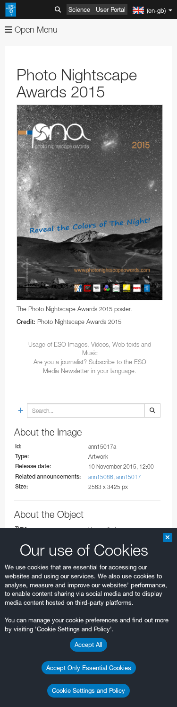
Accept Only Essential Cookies (88, 668)
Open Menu (35, 30)
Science (79, 9)
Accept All (88, 644)
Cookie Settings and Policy (88, 690)
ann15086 (100, 476)
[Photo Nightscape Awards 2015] (89, 202)
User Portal (111, 9)
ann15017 (128, 476)
